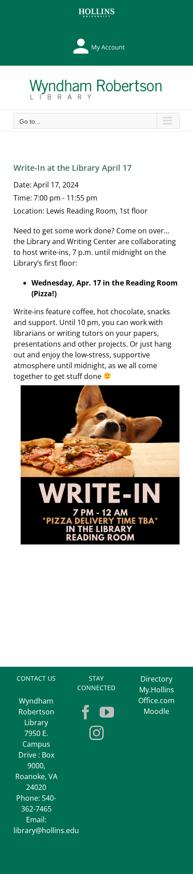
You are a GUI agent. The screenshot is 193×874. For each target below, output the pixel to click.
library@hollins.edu (46, 830)
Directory (156, 679)
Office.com (156, 700)
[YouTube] (107, 712)
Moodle (156, 711)
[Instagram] (96, 733)
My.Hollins (156, 690)
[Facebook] (86, 712)
